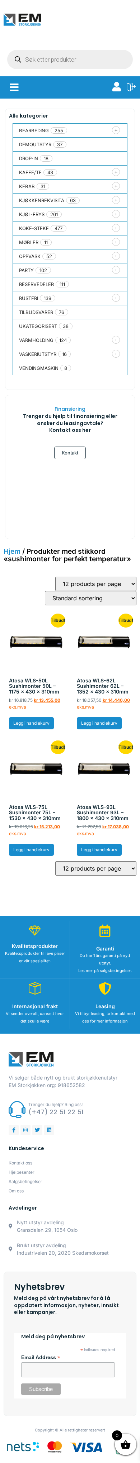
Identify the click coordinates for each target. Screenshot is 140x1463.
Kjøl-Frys (32, 214)
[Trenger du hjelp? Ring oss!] (17, 1109)
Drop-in (28, 158)
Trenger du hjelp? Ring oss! (55, 1104)
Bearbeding (34, 130)
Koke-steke (34, 228)
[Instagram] (25, 1130)
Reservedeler (36, 284)
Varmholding (36, 340)
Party (26, 270)
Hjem (12, 551)
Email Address (40, 1357)
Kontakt (70, 453)
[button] (14, 87)
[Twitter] (37, 1130)
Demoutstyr (35, 144)
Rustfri (28, 298)
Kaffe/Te (30, 172)
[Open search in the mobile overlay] (70, 59)
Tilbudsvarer (36, 312)
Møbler (28, 242)
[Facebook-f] (14, 1130)
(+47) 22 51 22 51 (56, 1111)
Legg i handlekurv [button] (31, 723)
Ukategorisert (38, 326)
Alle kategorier (28, 115)
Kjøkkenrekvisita (41, 200)
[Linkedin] (49, 1130)
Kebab (27, 186)
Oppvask (30, 256)
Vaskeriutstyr (37, 354)
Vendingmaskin (39, 368)
